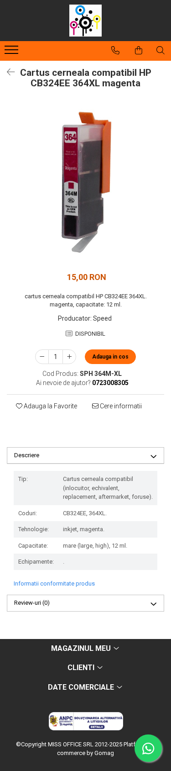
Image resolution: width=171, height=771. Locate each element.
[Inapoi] (7, 72)
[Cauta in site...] (160, 50)
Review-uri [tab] (32, 602)
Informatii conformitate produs (54, 583)
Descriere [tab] (26, 455)
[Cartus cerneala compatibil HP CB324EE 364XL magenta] (85, 183)
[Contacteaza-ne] (115, 50)
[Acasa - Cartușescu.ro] (85, 21)
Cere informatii (120, 406)
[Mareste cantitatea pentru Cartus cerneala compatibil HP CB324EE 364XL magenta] (69, 356)
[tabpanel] (85, 183)
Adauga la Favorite (49, 406)
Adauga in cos (110, 357)
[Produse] (13, 52)
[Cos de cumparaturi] (139, 50)
